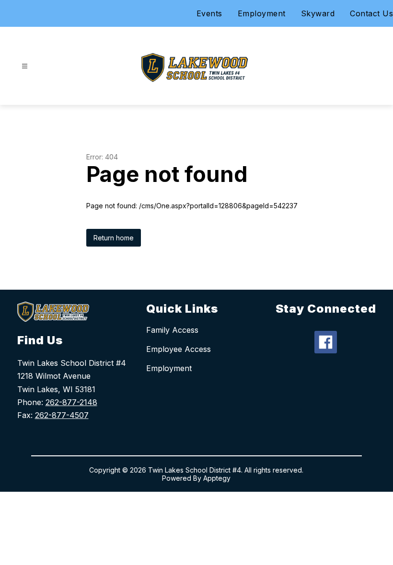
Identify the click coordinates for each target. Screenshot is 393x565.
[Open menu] (24, 66)
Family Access (172, 330)
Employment (262, 13)
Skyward (318, 13)
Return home (113, 238)
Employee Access (178, 349)
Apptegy (217, 478)
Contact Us (371, 13)
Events (209, 13)
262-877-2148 (71, 402)
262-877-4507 (62, 415)
